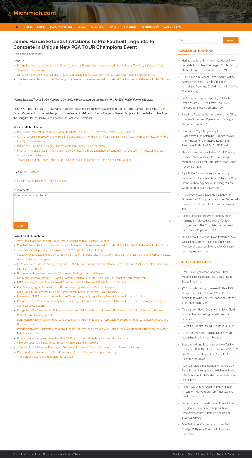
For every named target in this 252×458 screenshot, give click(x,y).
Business (97, 27)
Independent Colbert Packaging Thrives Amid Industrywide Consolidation (61, 146)
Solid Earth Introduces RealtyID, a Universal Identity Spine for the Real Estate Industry (67, 291)
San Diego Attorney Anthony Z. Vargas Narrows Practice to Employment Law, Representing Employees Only (81, 277)
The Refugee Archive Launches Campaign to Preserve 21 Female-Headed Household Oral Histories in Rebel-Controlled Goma (92, 245)
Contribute (178, 454)
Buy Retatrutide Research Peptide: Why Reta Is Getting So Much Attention (60, 273)
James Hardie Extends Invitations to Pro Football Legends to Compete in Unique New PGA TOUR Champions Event (83, 44)
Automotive (172, 27)
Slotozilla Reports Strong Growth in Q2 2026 (208, 325)
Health (113, 27)
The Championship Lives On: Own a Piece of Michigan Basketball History (60, 250)
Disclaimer (39, 180)
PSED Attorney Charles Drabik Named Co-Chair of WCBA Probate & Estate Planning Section (71, 282)
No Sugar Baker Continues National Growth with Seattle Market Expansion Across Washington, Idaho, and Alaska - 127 (86, 74)
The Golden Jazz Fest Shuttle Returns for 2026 (45, 356)
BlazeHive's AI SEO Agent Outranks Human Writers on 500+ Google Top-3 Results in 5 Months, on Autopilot (81, 296)
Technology (150, 27)
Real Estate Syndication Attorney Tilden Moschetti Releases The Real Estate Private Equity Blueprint (76, 132)
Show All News (22, 180)
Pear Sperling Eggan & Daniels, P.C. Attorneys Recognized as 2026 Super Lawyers (66, 287)
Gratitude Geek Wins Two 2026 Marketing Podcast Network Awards (57, 342)
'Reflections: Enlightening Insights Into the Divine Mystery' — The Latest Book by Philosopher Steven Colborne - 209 (206, 103)
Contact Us (233, 454)
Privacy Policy (216, 454)
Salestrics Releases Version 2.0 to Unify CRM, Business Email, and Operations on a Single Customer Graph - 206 (209, 119)
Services (130, 27)
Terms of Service (196, 454)
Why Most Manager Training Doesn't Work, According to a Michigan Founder (63, 240)
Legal (81, 27)
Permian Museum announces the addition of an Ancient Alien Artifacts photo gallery (66, 352)
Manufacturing (61, 27)
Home (28, 27)
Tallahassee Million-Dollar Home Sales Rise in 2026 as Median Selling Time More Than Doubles (74, 159)
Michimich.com (34, 12)
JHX (163, 108)
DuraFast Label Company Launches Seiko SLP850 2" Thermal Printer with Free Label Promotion (73, 338)
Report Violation (57, 180)
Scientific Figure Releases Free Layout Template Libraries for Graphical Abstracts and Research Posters (78, 347)
